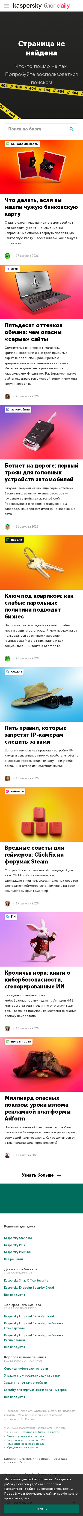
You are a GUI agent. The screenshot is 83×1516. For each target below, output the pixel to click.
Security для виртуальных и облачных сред (35, 1390)
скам (14, 269)
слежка (16, 671)
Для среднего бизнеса (22, 1305)
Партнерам (43, 1458)
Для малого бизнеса (20, 1269)
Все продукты (14, 1295)
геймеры (17, 791)
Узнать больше (38, 1175)
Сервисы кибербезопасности (26, 1368)
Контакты (10, 1458)
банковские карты (24, 144)
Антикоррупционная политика (25, 1436)
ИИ (13, 916)
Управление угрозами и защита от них (32, 1375)
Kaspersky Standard (18, 1238)
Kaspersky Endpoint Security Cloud (29, 1287)
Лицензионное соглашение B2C (25, 1440)
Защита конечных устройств (25, 1382)
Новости (12, 1462)
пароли (16, 539)
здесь (25, 1498)
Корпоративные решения (25, 1357)
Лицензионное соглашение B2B (25, 1443)
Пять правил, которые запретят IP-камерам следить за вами (36, 735)
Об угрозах (60, 1458)
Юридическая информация (23, 1447)
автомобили (20, 409)
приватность (20, 1041)
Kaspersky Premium (18, 1252)
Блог (22, 1462)
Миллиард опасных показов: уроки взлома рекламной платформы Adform (38, 1108)
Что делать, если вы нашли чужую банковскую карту (41, 207)
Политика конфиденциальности (40, 1432)
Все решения (14, 1259)
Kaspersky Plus (14, 1245)
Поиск (71, 129)
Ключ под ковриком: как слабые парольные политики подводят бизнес (39, 606)
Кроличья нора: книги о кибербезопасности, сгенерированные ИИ (38, 979)
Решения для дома (19, 1226)
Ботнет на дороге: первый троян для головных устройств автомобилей (41, 472)
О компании (26, 1458)
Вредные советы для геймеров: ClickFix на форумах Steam (34, 854)
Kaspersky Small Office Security (26, 1280)
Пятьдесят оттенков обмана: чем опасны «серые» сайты (33, 332)
